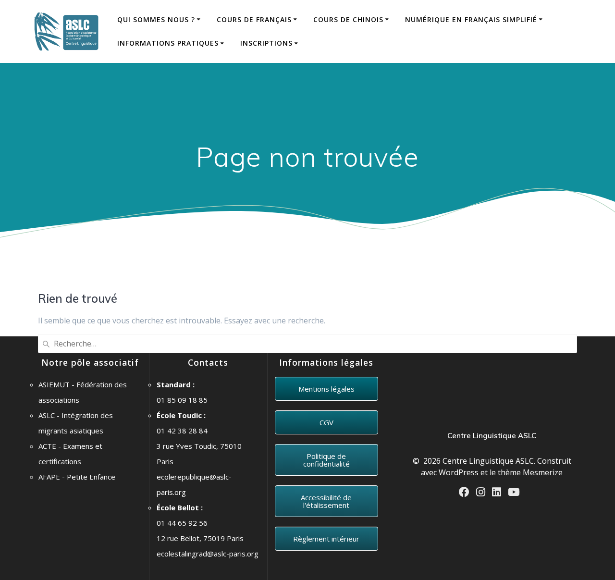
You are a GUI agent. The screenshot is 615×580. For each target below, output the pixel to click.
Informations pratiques (168, 43)
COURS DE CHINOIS (348, 19)
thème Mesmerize (530, 472)
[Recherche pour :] (307, 343)
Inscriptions (266, 43)
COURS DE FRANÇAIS (254, 19)
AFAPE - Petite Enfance (76, 476)
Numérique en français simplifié (471, 19)
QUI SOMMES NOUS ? (156, 19)
